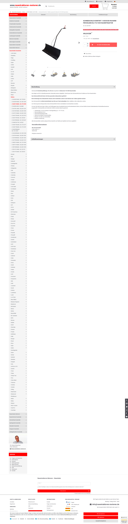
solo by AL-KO (14, 366)
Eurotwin (13, 225)
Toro (12, 377)
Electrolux (13, 214)
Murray (12, 320)
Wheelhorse (13, 396)
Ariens (12, 78)
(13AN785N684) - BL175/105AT (16, 130)
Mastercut (13, 304)
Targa (12, 373)
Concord (13, 177)
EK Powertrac (14, 212)
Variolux (13, 384)
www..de (25, 6)
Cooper (12, 179)
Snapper (13, 361)
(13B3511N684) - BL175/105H (19, 142)
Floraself (13, 235)
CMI (12, 170)
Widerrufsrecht (15, 464)
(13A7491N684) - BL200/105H (19, 110)
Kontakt (13, 470)
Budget (12, 158)
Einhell (12, 209)
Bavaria (13, 83)
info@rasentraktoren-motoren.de (18, 448)
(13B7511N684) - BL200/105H (19, 144)
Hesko (12, 269)
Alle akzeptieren (101, 513)
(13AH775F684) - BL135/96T (18, 117)
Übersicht (43, 14)
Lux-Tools (13, 297)
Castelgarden (14, 163)
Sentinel (13, 357)
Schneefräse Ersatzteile (15, 420)
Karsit (12, 288)
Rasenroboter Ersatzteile (15, 18)
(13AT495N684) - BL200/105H (19, 137)
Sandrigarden (14, 350)
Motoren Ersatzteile (14, 38)
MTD (12, 318)
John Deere (13, 53)
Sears (12, 352)
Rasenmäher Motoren (15, 47)
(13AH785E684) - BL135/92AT (19, 120)
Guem (12, 253)
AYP (12, 80)
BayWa (12, 85)
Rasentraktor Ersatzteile (15, 50)
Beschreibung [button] (36, 87)
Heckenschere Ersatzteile (15, 27)
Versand (14, 461)
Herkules (13, 267)
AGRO (12, 64)
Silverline (13, 359)
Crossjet (13, 184)
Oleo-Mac (13, 327)
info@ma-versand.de (36, 133)
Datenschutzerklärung (17, 466)
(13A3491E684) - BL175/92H (18, 99)
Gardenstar (13, 237)
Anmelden (12, 501)
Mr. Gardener (14, 315)
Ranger (12, 338)
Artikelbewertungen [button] (37, 139)
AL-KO (12, 71)
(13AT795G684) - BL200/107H (19, 140)
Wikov (12, 401)
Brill (12, 156)
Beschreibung (73, 14)
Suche (94, 6)
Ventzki (12, 387)
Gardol (12, 239)
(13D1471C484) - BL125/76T (18, 149)
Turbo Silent (13, 380)
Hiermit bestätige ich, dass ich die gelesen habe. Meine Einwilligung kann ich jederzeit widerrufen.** (61, 486)
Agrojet (12, 67)
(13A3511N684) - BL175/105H (19, 104)
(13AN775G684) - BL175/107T (19, 124)
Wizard (12, 403)
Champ (12, 165)
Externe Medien (30, 518)
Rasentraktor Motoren (15, 414)
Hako (12, 258)
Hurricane (13, 276)
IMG (12, 281)
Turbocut (13, 382)
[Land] (114, 1)
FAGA (12, 228)
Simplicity (13, 55)
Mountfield (13, 313)
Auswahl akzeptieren (101, 521)
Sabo (12, 345)
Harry (12, 262)
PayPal (53, 518)
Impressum (14, 469)
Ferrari (12, 230)
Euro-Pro (13, 223)
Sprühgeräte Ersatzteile (15, 423)
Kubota (12, 290)
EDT (12, 205)
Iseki (12, 283)
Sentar (12, 354)
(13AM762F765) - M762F (17, 122)
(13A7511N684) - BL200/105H (19, 113)
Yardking (13, 60)
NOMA (12, 322)
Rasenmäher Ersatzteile (15, 44)
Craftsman (13, 182)
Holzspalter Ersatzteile (15, 29)
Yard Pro (13, 407)
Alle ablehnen (100, 517)
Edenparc (13, 202)
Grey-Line (13, 251)
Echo (12, 198)
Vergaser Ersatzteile (14, 428)
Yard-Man (13, 410)
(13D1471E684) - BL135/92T (18, 151)
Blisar (12, 94)
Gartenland (13, 241)
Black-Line (13, 92)
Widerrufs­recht (31, 501)
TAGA (12, 371)
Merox (12, 308)
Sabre (12, 348)
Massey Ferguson (15, 301)
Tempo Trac (13, 375)
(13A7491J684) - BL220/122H (19, 108)
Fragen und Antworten (17, 458)
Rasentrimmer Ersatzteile (15, 417)
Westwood (13, 394)
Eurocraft (13, 221)
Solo (12, 364)
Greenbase (13, 248)
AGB (13, 467)
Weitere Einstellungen (69, 518)
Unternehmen (15, 459)
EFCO (12, 207)
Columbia (13, 175)
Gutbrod (13, 255)
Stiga (12, 57)
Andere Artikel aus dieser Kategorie (92, 56)
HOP (12, 274)
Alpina (12, 74)
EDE (12, 200)
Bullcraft (13, 161)
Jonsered (13, 285)
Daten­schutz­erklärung (33, 504)
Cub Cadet (13, 186)
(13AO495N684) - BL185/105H (19, 133)
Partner (13, 329)
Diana (12, 191)
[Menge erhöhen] (87, 44)
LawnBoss (13, 292)
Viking (12, 389)
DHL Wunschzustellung (43, 518)
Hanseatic (13, 260)
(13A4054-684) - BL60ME (18, 106)
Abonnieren (63, 491)
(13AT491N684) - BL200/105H (19, 135)
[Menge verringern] (87, 46)
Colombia (13, 172)
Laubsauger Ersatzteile (15, 35)
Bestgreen (13, 87)
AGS (12, 69)
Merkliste (12, 509)
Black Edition (14, 90)
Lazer (12, 294)
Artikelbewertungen (103, 14)
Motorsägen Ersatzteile (15, 41)
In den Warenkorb (103, 45)
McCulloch (13, 306)
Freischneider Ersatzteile (15, 24)
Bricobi (12, 154)
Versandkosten (96, 38)
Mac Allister (13, 299)
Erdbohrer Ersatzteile (14, 21)
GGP (12, 244)
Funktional (60, 518)
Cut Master (13, 188)
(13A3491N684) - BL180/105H (19, 101)
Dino (12, 193)
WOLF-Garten (14, 405)
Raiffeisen (13, 334)
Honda (12, 271)
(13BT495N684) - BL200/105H (19, 147)
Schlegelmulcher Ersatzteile (16, 431)
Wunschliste (88, 53)
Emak (12, 216)
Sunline (12, 368)
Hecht (12, 265)
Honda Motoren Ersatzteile (16, 32)
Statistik (22, 518)
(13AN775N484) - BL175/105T (19, 127)
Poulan (12, 331)
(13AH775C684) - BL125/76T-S (19, 115)
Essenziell (14, 518)
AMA (12, 76)
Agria (12, 62)
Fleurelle (13, 232)
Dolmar (12, 195)
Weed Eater (13, 391)
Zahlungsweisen (15, 462)
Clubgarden (13, 168)
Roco (12, 343)
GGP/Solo (13, 246)
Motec (12, 311)
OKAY (12, 324)
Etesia (12, 218)
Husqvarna (13, 278)
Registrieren (12, 504)
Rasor (12, 341)
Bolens (12, 97)
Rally (12, 336)
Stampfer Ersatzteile (14, 426)
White (12, 398)
